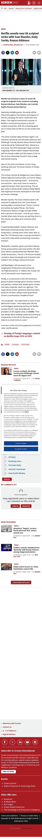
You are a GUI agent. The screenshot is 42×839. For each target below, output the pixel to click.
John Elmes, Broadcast (13, 45)
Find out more (8, 772)
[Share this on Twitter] (8, 53)
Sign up (7, 479)
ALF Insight (8, 804)
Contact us (7, 727)
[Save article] (39, 53)
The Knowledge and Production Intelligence (22, 810)
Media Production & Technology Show (19, 786)
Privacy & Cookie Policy (29, 816)
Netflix (7, 344)
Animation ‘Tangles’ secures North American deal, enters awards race (25, 530)
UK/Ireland (25, 344)
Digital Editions (9, 734)
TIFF (5, 8)
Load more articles (21, 582)
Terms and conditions (9, 816)
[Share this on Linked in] (12, 53)
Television (15, 344)
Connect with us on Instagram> (35, 742)
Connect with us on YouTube (27, 742)
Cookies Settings (21, 443)
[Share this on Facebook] (3, 53)
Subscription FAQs (21, 821)
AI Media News (10, 802)
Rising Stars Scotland (24, 8)
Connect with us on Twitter (12, 742)
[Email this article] (17, 53)
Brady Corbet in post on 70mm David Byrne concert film (25, 568)
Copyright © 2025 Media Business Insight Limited (19, 818)
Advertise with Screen (12, 723)
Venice (11, 8)
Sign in (11, 48)
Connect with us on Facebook (4, 742)
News (3, 29)
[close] (40, 48)
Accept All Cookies (21, 449)
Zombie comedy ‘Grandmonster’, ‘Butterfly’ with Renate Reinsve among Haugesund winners (26, 550)
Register (26, 506)
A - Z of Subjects (9, 731)
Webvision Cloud (26, 828)
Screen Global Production (14, 807)
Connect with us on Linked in (20, 742)
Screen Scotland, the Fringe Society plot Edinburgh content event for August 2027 (26, 373)
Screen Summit (10, 783)
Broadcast (8, 799)
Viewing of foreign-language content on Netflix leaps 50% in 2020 (22, 334)
